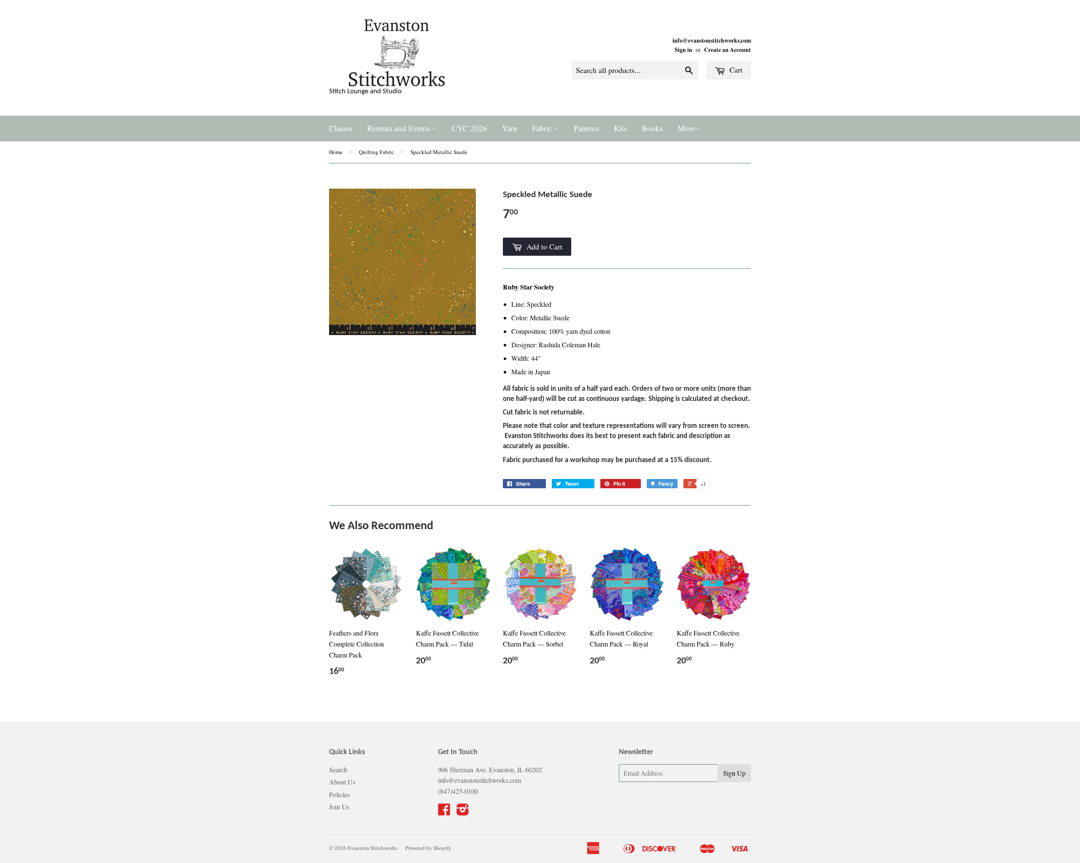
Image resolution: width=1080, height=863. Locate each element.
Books (652, 128)
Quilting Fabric (376, 152)
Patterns (586, 128)
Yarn (509, 128)
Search (338, 769)
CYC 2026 (469, 128)
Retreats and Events (399, 128)
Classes (340, 128)
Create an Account (727, 50)
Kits (620, 128)
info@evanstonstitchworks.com (711, 40)
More (686, 128)
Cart (734, 70)
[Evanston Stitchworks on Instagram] (462, 811)
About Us (342, 781)
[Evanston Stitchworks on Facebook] (444, 811)
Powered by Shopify (428, 848)
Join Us (339, 806)
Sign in (683, 50)
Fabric (543, 128)
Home (336, 152)
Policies (339, 794)
